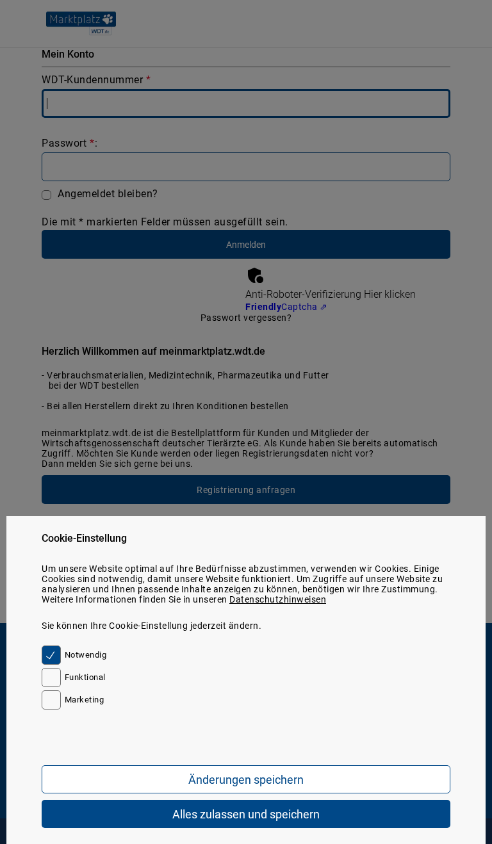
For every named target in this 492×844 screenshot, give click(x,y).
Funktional (85, 677)
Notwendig (85, 655)
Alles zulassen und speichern (246, 814)
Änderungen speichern (246, 779)
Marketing (84, 699)
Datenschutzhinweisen (277, 599)
